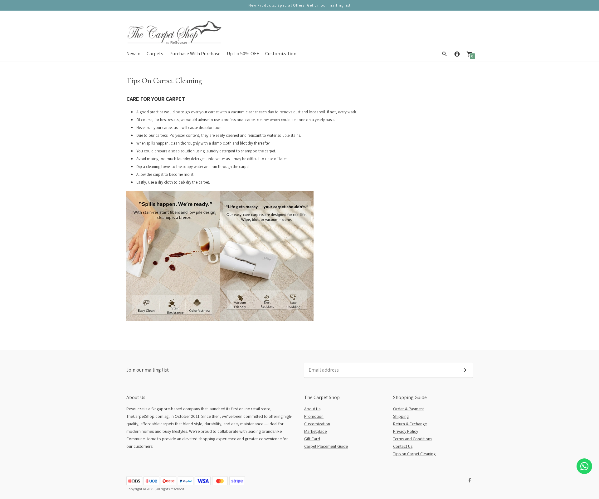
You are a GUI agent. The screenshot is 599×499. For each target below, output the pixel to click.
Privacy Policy (405, 431)
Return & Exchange (410, 424)
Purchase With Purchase (195, 53)
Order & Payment (408, 409)
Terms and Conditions (412, 439)
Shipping (401, 416)
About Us (312, 409)
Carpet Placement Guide (326, 446)
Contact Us (402, 446)
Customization (280, 53)
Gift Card (312, 439)
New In (133, 53)
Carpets (155, 53)
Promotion (314, 416)
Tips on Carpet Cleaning (414, 454)
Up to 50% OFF (243, 53)
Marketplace (315, 431)
